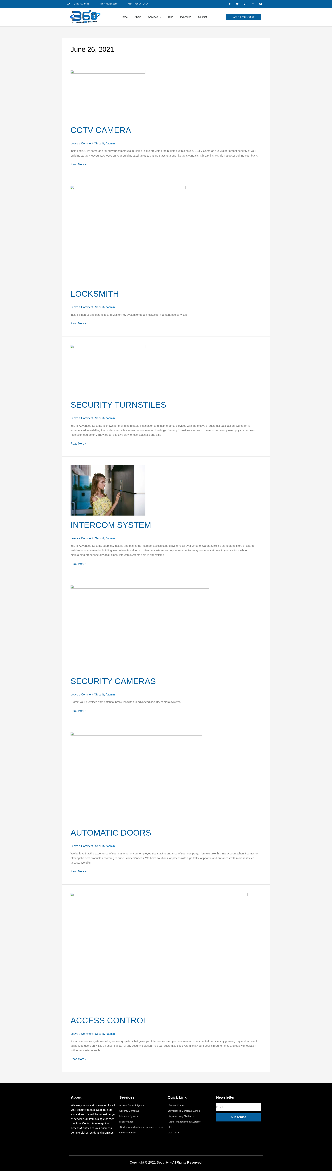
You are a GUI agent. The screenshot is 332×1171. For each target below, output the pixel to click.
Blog (170, 16)
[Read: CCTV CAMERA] (108, 95)
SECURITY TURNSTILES (118, 404)
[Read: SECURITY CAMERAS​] (140, 628)
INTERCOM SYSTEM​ (111, 525)
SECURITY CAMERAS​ (113, 681)
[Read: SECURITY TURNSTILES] (108, 369)
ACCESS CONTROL (109, 1020)
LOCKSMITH (95, 293)
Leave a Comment (82, 143)
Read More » (78, 164)
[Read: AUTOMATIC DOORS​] (136, 777)
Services (153, 16)
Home (124, 16)
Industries (185, 16)
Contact (202, 16)
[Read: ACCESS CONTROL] (159, 951)
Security (100, 143)
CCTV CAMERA (101, 130)
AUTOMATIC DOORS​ (111, 832)
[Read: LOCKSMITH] (128, 234)
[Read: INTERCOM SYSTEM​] (108, 490)
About (138, 16)
